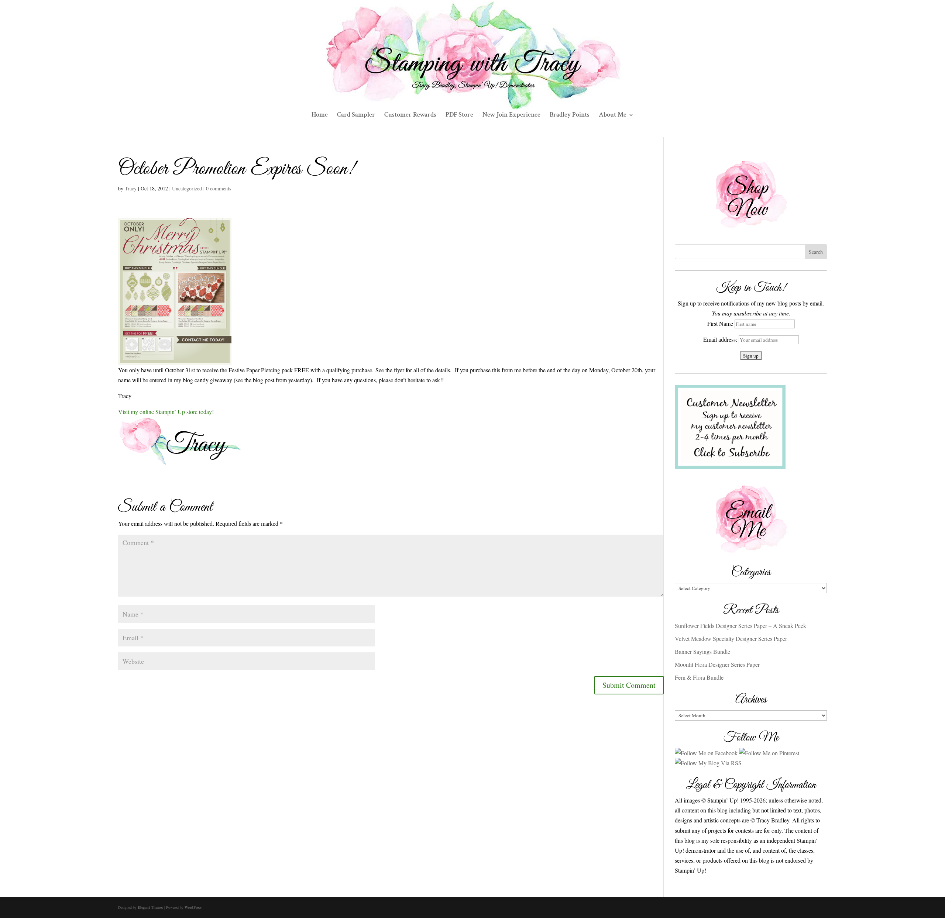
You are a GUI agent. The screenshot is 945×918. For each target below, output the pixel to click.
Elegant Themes (150, 907)
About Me (612, 115)
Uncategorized (187, 188)
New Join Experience (511, 115)
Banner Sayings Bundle (702, 651)
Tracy (131, 188)
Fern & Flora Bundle (699, 677)
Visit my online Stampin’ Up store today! (166, 411)
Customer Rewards (410, 115)
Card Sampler (356, 115)
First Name (720, 323)
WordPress (193, 907)
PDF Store (459, 115)
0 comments (218, 188)
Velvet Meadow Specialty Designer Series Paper (731, 638)
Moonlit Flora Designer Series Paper (717, 664)
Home (320, 115)
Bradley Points (570, 115)
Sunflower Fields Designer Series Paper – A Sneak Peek (740, 625)
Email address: (721, 339)
